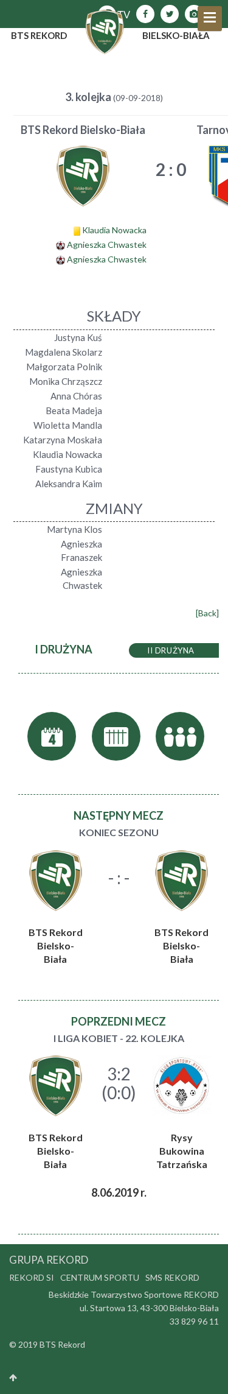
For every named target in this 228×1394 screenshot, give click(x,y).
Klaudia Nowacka (114, 230)
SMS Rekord (172, 1277)
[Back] (207, 613)
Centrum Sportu (99, 1277)
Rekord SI (31, 1277)
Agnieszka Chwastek (107, 244)
